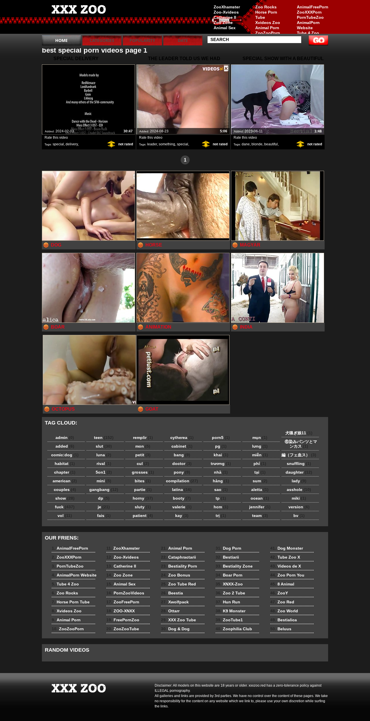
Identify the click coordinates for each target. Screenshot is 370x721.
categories (102, 40)
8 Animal (282, 584)
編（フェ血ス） (299, 455)
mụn (259, 437)
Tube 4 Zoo (308, 33)
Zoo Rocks (266, 7)
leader (152, 144)
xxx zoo (78, 18)
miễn (260, 455)
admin (65, 437)
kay (181, 515)
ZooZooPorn (267, 33)
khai (221, 455)
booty (182, 498)
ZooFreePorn (122, 602)
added (65, 446)
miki (299, 498)
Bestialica (283, 620)
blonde (256, 144)
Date (183, 40)
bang (182, 455)
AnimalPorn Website (308, 25)
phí (260, 463)
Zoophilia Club (234, 629)
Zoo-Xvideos (226, 12)
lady (299, 481)
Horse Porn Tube (266, 15)
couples (65, 489)
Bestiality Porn (179, 566)
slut (104, 446)
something (167, 144)
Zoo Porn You (287, 575)
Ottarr (170, 611)
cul (143, 463)
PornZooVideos (125, 593)
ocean (260, 498)
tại (260, 472)
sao (221, 489)
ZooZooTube (122, 629)
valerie (182, 507)
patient (143, 515)
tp (221, 498)
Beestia (172, 593)
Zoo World (284, 611)
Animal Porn (267, 27)
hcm (221, 507)
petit (143, 455)
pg (221, 446)
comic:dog (65, 455)
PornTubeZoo (310, 17)
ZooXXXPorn (309, 12)
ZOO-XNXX (120, 611)
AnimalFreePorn (312, 7)
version (299, 507)
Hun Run (228, 602)
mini (104, 481)
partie (143, 489)
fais (104, 515)
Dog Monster (286, 548)
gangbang (103, 489)
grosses (143, 472)
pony (182, 472)
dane (246, 144)
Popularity (142, 40)
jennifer (260, 507)
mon (142, 446)
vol (65, 515)
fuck (65, 507)
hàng (221, 481)
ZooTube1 (229, 620)
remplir (143, 437)
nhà (221, 472)
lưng (260, 446)
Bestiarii (227, 557)
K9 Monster (230, 611)
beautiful (271, 144)
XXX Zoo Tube (178, 620)
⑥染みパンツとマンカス (299, 443)
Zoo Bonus (175, 575)
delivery (72, 144)
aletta (260, 489)
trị (221, 515)
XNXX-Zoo (229, 584)
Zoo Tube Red (178, 584)
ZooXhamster (227, 7)
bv (299, 515)
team (260, 515)
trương (221, 463)
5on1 (104, 472)
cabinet (182, 446)
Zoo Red (282, 602)
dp (104, 498)
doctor (182, 463)
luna (103, 455)
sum (260, 481)
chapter (64, 472)
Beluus (280, 629)
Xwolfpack (175, 602)
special (58, 144)
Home (61, 40)
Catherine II (225, 17)
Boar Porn (229, 575)
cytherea (182, 437)
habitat (65, 463)
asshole (299, 489)
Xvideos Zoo (267, 22)
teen (104, 437)
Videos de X (285, 566)
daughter (299, 472)
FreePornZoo (122, 620)
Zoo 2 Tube (230, 593)
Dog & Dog (175, 629)
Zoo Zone (223, 22)
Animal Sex (225, 27)
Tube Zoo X (285, 557)
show (65, 498)
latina (182, 489)
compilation (182, 481)
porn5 (221, 437)
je (104, 507)
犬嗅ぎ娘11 (298, 433)
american (65, 481)
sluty (143, 507)
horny (143, 498)
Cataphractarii (178, 557)
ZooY (279, 593)
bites (143, 481)
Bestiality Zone (234, 566)
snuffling (299, 463)
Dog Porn (228, 548)
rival (104, 463)
